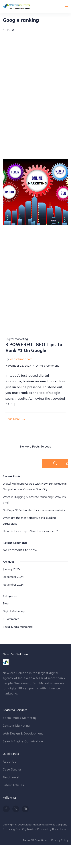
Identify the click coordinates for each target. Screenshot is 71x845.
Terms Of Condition (35, 840)
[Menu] (66, 6)
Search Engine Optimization (23, 741)
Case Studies (12, 769)
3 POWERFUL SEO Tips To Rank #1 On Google (33, 347)
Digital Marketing (16, 339)
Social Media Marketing (18, 627)
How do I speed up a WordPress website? (30, 531)
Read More (12, 419)
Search (67, 463)
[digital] (35, 192)
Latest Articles (13, 785)
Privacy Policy (59, 840)
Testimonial (11, 777)
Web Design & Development (23, 733)
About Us (9, 761)
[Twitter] (15, 809)
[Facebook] (6, 809)
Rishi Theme (59, 829)
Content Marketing (16, 725)
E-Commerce (11, 619)
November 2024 (13, 584)
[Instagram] (25, 809)
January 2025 (11, 569)
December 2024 (13, 576)
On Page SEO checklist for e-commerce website (34, 510)
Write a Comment (47, 365)
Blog (6, 603)
